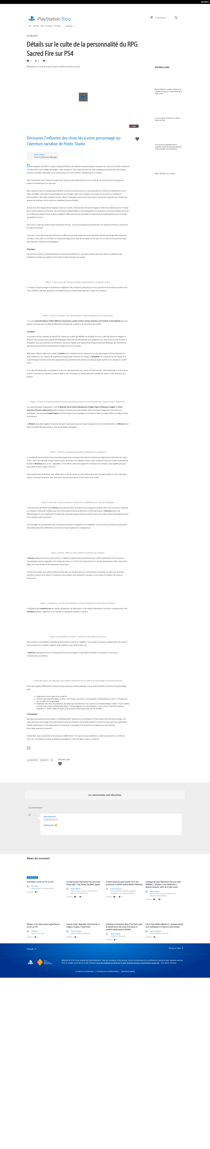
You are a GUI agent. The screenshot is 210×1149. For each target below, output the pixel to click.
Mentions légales (128, 971)
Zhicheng (34, 931)
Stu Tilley (34, 886)
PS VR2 (36, 26)
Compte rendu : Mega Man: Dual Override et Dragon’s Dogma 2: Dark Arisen (83, 925)
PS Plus (57, 26)
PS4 (42, 26)
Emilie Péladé (39, 154)
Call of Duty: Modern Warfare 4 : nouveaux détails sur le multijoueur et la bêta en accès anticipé (164, 925)
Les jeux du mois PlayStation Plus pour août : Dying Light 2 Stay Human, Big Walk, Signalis (83, 883)
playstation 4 (44, 760)
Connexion (160, 17)
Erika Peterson (115, 889)
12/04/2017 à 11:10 (50, 819)
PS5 (30, 26)
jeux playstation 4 (32, 760)
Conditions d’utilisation (84, 971)
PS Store (49, 26)
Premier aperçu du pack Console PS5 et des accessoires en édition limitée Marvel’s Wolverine (124, 883)
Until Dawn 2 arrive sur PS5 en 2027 (40, 881)
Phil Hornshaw (76, 931)
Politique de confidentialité (107, 971)
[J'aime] (36, 892)
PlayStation (54, 19)
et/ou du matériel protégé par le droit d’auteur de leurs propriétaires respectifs (128, 963)
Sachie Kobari (115, 934)
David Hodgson (155, 931)
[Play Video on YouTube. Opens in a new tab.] (134, 126)
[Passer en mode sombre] (151, 17)
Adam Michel (75, 889)
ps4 (52, 760)
